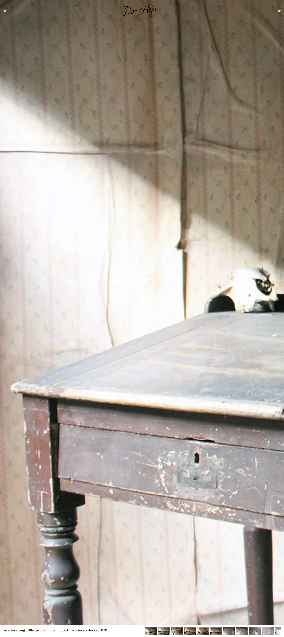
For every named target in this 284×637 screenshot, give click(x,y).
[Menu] (5, 11)
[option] (151, 631)
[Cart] (279, 10)
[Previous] (145, 631)
